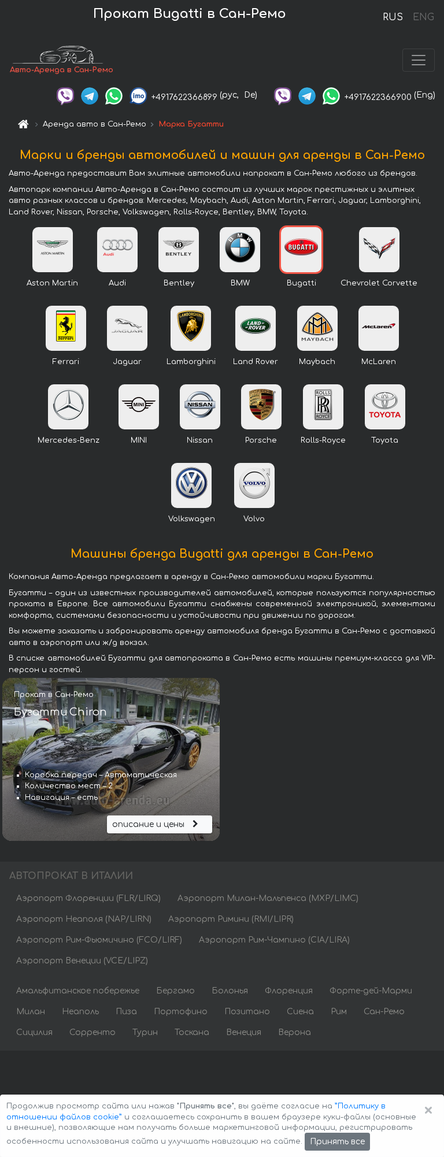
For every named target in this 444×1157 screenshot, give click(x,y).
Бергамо (175, 991)
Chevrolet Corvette (379, 283)
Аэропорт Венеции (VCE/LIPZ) (82, 960)
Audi (117, 283)
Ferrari (66, 362)
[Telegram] (90, 95)
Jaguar (127, 362)
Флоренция (289, 991)
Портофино (181, 1011)
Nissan (200, 440)
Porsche (261, 440)
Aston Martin (52, 283)
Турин (145, 1032)
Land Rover (255, 362)
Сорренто (92, 1032)
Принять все (337, 1141)
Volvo (254, 519)
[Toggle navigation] (418, 60)
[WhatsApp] (114, 95)
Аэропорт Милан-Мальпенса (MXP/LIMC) (267, 898)
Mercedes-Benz (68, 440)
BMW (240, 283)
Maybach (317, 362)
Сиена (300, 1011)
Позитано (247, 1011)
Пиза (126, 1011)
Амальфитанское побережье (77, 991)
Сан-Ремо (384, 1011)
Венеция (243, 1032)
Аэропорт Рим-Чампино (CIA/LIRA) (274, 940)
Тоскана (192, 1032)
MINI (139, 440)
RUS (393, 17)
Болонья (230, 991)
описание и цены (149, 824)
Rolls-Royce (323, 440)
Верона (294, 1032)
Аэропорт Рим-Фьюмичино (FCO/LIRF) (99, 940)
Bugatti (301, 283)
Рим (339, 1011)
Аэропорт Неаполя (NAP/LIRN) (83, 919)
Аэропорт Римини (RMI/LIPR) (231, 919)
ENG (423, 17)
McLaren (378, 362)
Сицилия (34, 1032)
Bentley (179, 283)
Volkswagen (191, 519)
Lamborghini (191, 362)
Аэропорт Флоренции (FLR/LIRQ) (88, 898)
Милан (30, 1011)
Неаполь (80, 1011)
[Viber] (65, 95)
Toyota (384, 440)
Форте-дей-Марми (371, 991)
